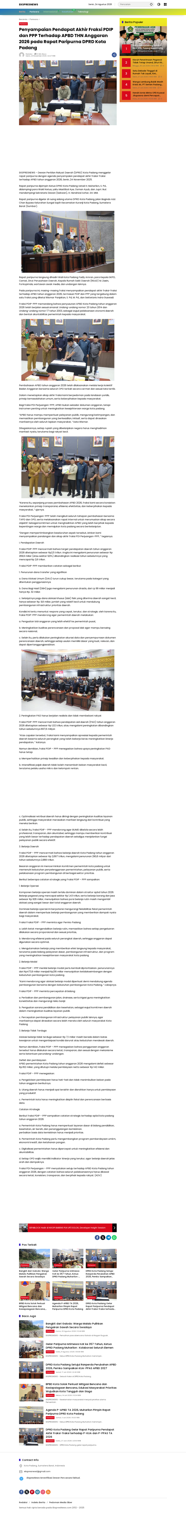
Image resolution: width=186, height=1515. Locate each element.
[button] (151, 4)
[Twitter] (102, 1237)
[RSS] (48, 1492)
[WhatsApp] (114, 1237)
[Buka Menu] (165, 4)
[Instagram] (43, 1492)
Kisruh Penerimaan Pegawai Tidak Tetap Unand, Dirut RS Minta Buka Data (147, 61)
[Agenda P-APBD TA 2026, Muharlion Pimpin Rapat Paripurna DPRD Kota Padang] (67, 1291)
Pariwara (23, 24)
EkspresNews (28, 4)
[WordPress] (37, 1492)
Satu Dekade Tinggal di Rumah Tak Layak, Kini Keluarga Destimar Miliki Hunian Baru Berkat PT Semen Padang (148, 72)
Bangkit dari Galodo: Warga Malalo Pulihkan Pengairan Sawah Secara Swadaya (34, 1274)
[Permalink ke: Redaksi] (22, 54)
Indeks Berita (38, 1502)
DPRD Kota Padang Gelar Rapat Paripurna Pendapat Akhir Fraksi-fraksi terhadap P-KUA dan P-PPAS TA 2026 (101, 1306)
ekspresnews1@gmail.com (37, 1471)
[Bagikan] (114, 54)
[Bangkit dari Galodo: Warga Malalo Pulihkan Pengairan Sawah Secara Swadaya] (34, 1258)
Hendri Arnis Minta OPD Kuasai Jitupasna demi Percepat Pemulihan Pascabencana (148, 94)
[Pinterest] (32, 1492)
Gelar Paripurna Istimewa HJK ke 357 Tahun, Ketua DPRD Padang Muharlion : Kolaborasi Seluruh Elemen (66, 1274)
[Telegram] (108, 1237)
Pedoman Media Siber (60, 1502)
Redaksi (29, 54)
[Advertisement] (68, 149)
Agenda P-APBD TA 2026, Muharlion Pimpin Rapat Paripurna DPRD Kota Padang (67, 1306)
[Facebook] (97, 1237)
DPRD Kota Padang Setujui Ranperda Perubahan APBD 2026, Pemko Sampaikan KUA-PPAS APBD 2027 (100, 1274)
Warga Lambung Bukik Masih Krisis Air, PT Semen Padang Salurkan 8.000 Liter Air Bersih (148, 83)
